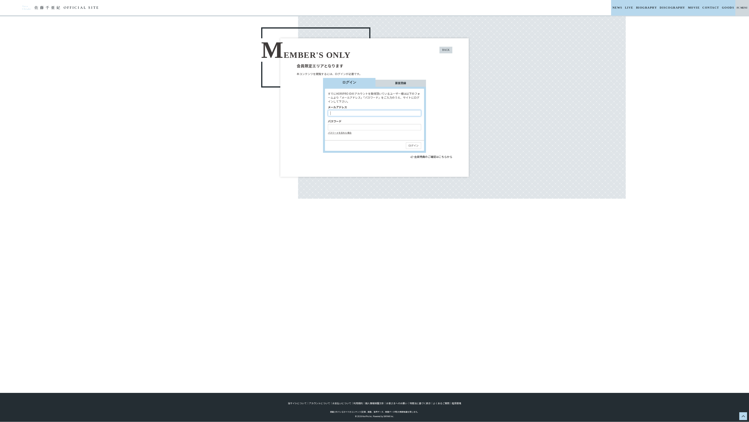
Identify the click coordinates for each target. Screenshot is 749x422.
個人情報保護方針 (374, 403)
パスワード (335, 121)
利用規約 (358, 403)
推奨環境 (456, 403)
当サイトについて (297, 403)
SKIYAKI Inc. (388, 416)
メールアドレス (337, 107)
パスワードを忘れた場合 (339, 132)
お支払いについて (341, 403)
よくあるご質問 (441, 403)
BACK (446, 49)
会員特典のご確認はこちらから (433, 157)
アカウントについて (319, 403)
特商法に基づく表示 (420, 403)
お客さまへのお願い (396, 403)
